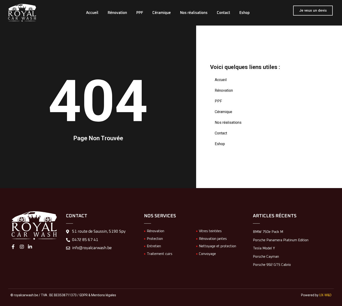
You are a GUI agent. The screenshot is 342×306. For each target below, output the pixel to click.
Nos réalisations (191, 13)
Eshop (237, 13)
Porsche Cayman (266, 256)
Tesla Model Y (264, 248)
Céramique (161, 13)
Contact (218, 13)
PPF (142, 13)
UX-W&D (325, 295)
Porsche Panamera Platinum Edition (280, 240)
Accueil (99, 13)
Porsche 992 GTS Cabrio (272, 265)
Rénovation (122, 13)
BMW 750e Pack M (268, 232)
